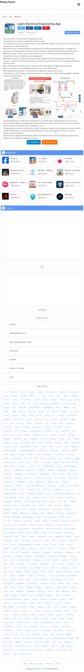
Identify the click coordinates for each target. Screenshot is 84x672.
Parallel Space (33, 548)
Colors (61, 423)
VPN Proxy (59, 634)
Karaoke (76, 486)
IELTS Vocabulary (60, 478)
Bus (48, 411)
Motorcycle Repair (28, 517)
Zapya (62, 646)
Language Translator (9, 493)
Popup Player (21, 564)
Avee (14, 407)
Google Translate (45, 474)
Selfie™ (68, 583)
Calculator (55, 411)
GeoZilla (31, 466)
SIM (58, 587)
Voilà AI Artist (36, 634)
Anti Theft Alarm (26, 400)
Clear (5, 423)
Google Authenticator (70, 466)
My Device (55, 521)
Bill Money (67, 407)
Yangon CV (54, 646)
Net (51, 532)
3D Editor (23, 392)
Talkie (32, 607)
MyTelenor (36, 532)
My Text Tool (75, 521)
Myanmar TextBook (9, 532)
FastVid (13, 454)
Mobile (42, 513)
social (31, 595)
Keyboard (14, 489)
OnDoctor (13, 544)
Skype (5, 591)
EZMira (51, 446)
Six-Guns (73, 587)
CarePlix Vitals (72, 415)
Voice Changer (46, 630)
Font (35, 458)
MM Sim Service (57, 509)
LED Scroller (30, 493)
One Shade (37, 544)
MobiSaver (50, 513)
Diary (46, 435)
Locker (21, 497)
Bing (74, 407)
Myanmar (6, 525)
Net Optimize (69, 532)
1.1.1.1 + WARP (41, 158)
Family (5, 454)
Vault (66, 622)
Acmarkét (23, 396)
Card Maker (61, 415)
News (51, 536)
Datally (74, 431)
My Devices (64, 521)
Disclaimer (40, 663)
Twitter (36, 618)
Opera (62, 544)
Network (31, 536)
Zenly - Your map (61, 650)
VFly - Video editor (8, 626)
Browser (5, 411)
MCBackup (6, 505)
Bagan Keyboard (48, 407)
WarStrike (16, 638)
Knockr (38, 489)
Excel (15, 446)
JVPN (69, 486)
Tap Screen (40, 607)
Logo (28, 497)
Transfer (33, 615)
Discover (62, 435)
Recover (27, 572)
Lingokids (49, 493)
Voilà (27, 634)
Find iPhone (70, 454)
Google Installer (62, 470)
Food (11, 377)
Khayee (22, 489)
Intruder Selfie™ (7, 486)
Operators (70, 544)
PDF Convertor (61, 548)
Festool (38, 454)
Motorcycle (16, 517)
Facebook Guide (42, 450)
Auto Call (65, 403)
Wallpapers (6, 638)
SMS (57, 591)
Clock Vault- (19, 423)
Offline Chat (72, 540)
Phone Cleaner (14, 552)
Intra (57, 482)
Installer (30, 482)
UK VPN (54, 618)
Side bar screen (49, 587)
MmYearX (34, 513)
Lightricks (40, 493)
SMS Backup (65, 591)
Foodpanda (68, 458)
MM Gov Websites (44, 509)
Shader (5, 587)
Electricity (58, 443)
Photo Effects (18, 556)
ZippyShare (6, 654)
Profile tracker (44, 564)
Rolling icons (31, 575)
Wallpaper (69, 634)
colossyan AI (70, 423)
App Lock (77, 400)
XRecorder (45, 646)
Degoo (5, 435)
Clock (11, 423)
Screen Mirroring (56, 579)
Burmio (41, 411)
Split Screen (6, 603)
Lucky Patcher (7, 501)
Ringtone (12, 575)
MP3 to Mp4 (53, 517)
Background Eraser (34, 407)
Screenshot (44, 583)
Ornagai (14, 548)
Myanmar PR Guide (16, 170)
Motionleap (6, 517)
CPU (16, 431)
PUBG (15, 568)
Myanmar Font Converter (64, 525)
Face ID (66, 446)
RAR (4, 572)
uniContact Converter (24, 622)
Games (5, 466)
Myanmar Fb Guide (36, 525)
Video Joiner (44, 626)
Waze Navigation (39, 638)
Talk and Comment (22, 607)
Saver (5, 579)
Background (22, 407)
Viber (18, 626)
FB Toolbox (30, 454)
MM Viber (6, 513)
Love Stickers (70, 497)
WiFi (10, 642)
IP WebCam (19, 486)
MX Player (46, 521)
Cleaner (72, 419)
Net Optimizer (7, 536)
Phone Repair (69, 552)
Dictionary (54, 435)
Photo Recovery (52, 556)
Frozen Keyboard (67, 462)
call (71, 411)
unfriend (61, 618)
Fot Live (21, 462)
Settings (75, 583)
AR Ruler (22, 403)
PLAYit (12, 564)
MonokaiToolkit (71, 513)
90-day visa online (51, 392)
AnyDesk (54, 400)
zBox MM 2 (50, 650)
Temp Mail (6, 611)
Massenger (68, 194)
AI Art (43, 396)
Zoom (14, 654)
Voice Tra (6, 634)
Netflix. (24, 536)
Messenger (67, 505)
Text (31, 611)
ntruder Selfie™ (25, 540)
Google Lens (73, 470)
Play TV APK (73, 560)
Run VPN (51, 575)
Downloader (52, 439)
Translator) (59, 615)
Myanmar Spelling (70, 529)
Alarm (59, 396)
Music (69, 517)
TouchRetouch (16, 615)
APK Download (51, 142)
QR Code (37, 568)
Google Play (35, 142)
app (21, 32)
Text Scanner (47, 611)
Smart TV (50, 591)
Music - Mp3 (7, 521)
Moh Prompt (60, 513)
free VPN (55, 462)
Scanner (21, 579)
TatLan (56, 607)
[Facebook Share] (29, 28)
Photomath (73, 556)
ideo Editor (38, 478)
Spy (15, 603)
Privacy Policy (49, 663)
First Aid (5, 458)
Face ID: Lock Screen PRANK (73, 182)
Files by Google (59, 454)
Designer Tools (37, 435)
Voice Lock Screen (59, 630)
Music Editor (17, 521)
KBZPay (5, 489)
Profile (35, 564)
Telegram (73, 607)
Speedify (63, 599)
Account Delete (74, 392)
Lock (4, 497)
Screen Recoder (20, 583)
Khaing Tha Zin (7, 2)
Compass (17, 427)
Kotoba (67, 489)
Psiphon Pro (6, 568)
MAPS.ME (73, 501)
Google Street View (31, 474)
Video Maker (54, 626)
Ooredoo (54, 544)
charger (29, 419)
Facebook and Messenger (26, 450)
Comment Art (7, 427)
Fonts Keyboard (51, 458)
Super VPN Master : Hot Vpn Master (45, 194)
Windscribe (39, 642)
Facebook (13, 158)
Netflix (17, 536)
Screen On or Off (69, 579)
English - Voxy (75, 443)
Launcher (21, 493)
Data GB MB (64, 431)
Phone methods (57, 552)
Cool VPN (13, 359)
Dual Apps (76, 439)
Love (51, 497)
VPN (52, 634)
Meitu (50, 505)
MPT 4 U (62, 517)
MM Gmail (33, 509)
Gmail (38, 466)
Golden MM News (48, 466)
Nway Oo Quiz (37, 540)
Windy (47, 642)
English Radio (7, 446)
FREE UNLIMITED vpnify (18, 333)
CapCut (47, 415)
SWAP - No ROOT (8, 607)
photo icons (28, 556)
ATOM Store (55, 403)
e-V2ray (15, 443)
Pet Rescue (72, 548)
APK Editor (63, 400)
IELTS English (48, 478)
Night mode (59, 536)
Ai (38, 396)
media (34, 505)
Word (54, 642)
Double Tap (34, 439)
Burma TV (22, 411)
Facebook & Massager (9, 450)
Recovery (35, 572)
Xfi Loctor (29, 646)
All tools (13, 194)
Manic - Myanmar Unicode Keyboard (35, 501)
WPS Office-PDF (8, 646)
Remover (77, 572)
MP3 (45, 517)
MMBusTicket (24, 513)
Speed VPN (43, 599)
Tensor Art (16, 611)
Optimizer (6, 548)
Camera (31, 415)
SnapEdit (6, 595)
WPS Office (68, 642)
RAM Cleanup (65, 568)
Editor (34, 443)
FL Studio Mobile (16, 458)
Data (56, 431)
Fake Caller (64, 450)
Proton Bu (62, 564)
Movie (39, 517)
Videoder (27, 630)
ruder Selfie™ (42, 575)
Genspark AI (22, 466)
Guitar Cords (7, 478)
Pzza (30, 568)
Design (19, 435)
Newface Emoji (41, 536)
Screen (36, 579)
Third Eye (67, 611)
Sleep (11, 591)
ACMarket (15, 396)
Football (77, 458)
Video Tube (18, 630)
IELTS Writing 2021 (8, 482)
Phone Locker (46, 552)
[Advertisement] (42, 290)
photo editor (7, 556)
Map (59, 501)
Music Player (28, 521)
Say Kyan (12, 579)
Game (76, 462)
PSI (78, 564)
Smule (74, 591)
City (47, 419)
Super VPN (58, 603)
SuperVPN (67, 603)
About (25, 663)
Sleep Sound (20, 591)
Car (53, 415)
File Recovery (47, 454)
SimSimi (65, 587)
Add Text (32, 396)
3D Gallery (32, 392)
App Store (6, 403)
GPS (54, 474)
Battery (58, 407)
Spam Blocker (67, 595)
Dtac (69, 439)
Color (46, 423)
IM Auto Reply (21, 482)
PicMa (5, 560)
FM (30, 458)
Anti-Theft (37, 400)
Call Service (15, 415)
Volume (45, 634)
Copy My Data (7, 431)
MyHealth (21, 532)
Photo (78, 552)
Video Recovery (65, 626)
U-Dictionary (44, 618)
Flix (25, 458)
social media (39, 595)
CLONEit (29, 423)
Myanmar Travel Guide (72, 170)
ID (31, 478)
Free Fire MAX (46, 462)
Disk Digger (72, 435)
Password (51, 548)
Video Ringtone (7, 630)
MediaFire (42, 505)
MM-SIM (14, 513)
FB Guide (20, 454)
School (29, 579)
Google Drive (30, 470)
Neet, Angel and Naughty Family (20, 342)
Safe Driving (60, 575)
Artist (35, 403)
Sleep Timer (41, 591)
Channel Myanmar (18, 419)
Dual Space (6, 443)
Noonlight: (69, 536)
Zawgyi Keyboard (8, 650)
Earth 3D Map (25, 443)
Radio (45, 568)
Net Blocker (58, 532)
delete (12, 435)
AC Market (63, 392)
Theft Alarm (58, 611)
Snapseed (14, 595)
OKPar (5, 544)
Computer (26, 427)
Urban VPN (68, 158)
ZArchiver (70, 646)
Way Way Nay (26, 638)
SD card (53, 583)
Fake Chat (74, 450)
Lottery (45, 497)
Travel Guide (69, 615)
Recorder (19, 572)
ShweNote (39, 587)
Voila (21, 634)
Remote (58, 572)
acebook (5, 396)
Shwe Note (29, 587)
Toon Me (5, 615)
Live (78, 493)
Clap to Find (63, 419)
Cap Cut (39, 415)
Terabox (24, 611)
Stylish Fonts (47, 603)
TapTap (49, 607)
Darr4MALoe (48, 431)
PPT (29, 564)
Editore (41, 443)
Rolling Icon (21, 575)
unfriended (70, 618)
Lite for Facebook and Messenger (64, 493)
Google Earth (41, 470)
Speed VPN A (53, 599)
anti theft (15, 400)
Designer (27, 435)
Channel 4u (6, 419)
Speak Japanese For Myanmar (12, 599)
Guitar (76, 474)
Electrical (31, 32)
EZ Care (43, 446)
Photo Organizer (39, 556)
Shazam (21, 587)
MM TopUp (68, 509)
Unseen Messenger (46, 622)
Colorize (53, 423)
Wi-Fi (77, 638)
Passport (42, 548)
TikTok (75, 611)
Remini (51, 572)
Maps (65, 501)
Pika (19, 560)
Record (11, 572)
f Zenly (59, 446)
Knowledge (46, 489)
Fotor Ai (28, 462)
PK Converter (37, 560)
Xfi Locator (19, 646)
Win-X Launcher (28, 642)
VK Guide (36, 630)
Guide (69, 474)
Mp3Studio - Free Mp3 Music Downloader (18, 182)
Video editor (33, 626)
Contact (58, 663)
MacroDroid (18, 501)
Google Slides (18, 474)
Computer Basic (37, 427)
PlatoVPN (46, 560)
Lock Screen (12, 497)
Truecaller (6, 618)
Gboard (13, 466)
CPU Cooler (24, 431)
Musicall (37, 521)
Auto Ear (73, 403)
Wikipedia (17, 642)
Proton (54, 564)
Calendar (64, 411)
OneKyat (46, 544)
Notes (16, 540)
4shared (40, 392)
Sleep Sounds (30, 591)
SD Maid (60, 583)
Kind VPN (13, 324)
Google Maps (7, 474)
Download (16, 161)
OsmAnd (22, 548)
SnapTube (23, 595)
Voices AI (14, 634)
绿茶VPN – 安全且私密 (17, 368)
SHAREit (13, 587)
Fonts (41, 458)
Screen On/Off (7, 583)
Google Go (51, 470)
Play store (55, 560)
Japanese (62, 486)
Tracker (25, 615)
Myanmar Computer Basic (20, 525)
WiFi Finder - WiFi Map (44, 170)
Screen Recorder (32, 583)
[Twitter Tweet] (21, 28)
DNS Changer (17, 439)
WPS (60, 642)
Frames (36, 462)
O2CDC (46, 540)
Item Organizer (51, 486)
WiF (4, 642)
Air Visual (51, 396)
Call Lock (6, 415)
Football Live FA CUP (9, 462)
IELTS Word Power (73, 478)
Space (58, 595)
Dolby (25, 439)
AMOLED (74, 396)
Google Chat (7, 470)
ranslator (74, 568)
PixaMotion (26, 560)
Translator (50, 615)
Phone (5, 552)
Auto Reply (6, 407)
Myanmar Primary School (54, 529)
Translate (41, 615)
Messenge (58, 505)
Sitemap (31, 663)
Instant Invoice (40, 482)
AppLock (14, 403)
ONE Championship (25, 544)
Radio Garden (54, 568)
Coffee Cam (38, 423)
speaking (34, 599)
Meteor (18, 509)
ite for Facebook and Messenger (34, 486)
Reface (43, 572)
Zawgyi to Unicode (22, 650)
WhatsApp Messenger (58, 638)
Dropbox (62, 439)
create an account (36, 431)
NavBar (44, 532)
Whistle (70, 638)
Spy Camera (22, 603)
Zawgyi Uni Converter (37, 650)
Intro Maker (65, 482)
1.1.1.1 (4, 392)
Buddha (14, 411)
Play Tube (64, 560)
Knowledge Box (57, 489)
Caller (24, 415)
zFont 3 (71, 650)
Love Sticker (59, 497)
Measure (15, 505)
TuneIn (14, 618)
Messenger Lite (7, 509)
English (66, 443)
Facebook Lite (54, 450)
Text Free (38, 611)
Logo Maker (36, 497)
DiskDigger (6, 439)
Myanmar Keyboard (9, 529)
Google (59, 466)
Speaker (26, 599)
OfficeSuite (62, 540)
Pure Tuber (23, 568)
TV (20, 618)
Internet (50, 482)
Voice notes (70, 630)
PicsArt (12, 560)
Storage (31, 603)
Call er (77, 411)
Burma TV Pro (32, 411)
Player (5, 564)
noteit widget (7, 540)
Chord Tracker (39, 419)
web (48, 638)
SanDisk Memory (72, 575)
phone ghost (25, 552)
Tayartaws (64, 607)
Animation (6, 400)
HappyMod (17, 478)
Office (54, 540)
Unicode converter (8, 622)
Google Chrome (18, 470)
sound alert (49, 595)
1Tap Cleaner (13, 392)
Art (29, 403)
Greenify (61, 474)
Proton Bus (71, 564)
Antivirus (45, 400)
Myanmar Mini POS (23, 529)
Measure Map (25, 505)
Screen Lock (44, 579)
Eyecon (36, 446)
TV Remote (27, 618)
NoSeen (77, 536)
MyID (28, 532)
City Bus (54, 419)
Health (26, 478)
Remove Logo (67, 572)
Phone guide (14, 351)
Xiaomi (37, 646)
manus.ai (52, 501)
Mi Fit (24, 509)
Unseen (36, 622)
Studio (39, 603)
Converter (48, 427)
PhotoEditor (63, 556)
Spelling (71, 599)
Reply (5, 575)
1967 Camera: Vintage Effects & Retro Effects (45, 182)
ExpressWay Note (25, 446)
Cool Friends (57, 427)
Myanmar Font (49, 525)
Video (25, 626)
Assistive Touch (44, 403)
